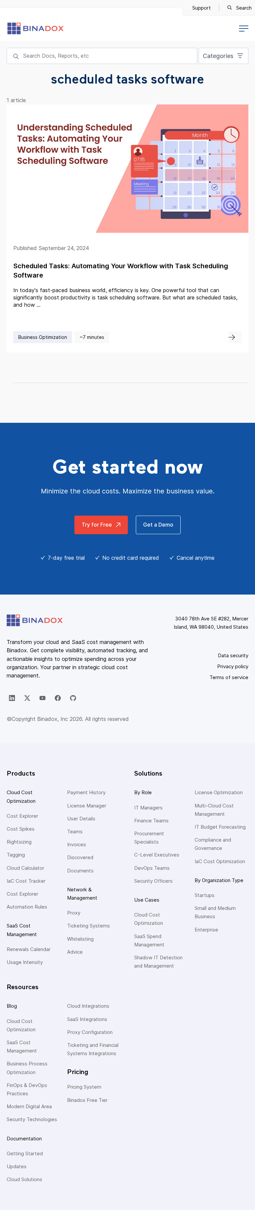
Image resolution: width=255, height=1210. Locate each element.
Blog (12, 1006)
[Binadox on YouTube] (42, 698)
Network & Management (82, 893)
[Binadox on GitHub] (73, 698)
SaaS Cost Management (22, 930)
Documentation (24, 1138)
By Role (143, 792)
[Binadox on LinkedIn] (12, 698)
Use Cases (146, 900)
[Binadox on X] (27, 698)
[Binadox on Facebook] (57, 698)
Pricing (77, 1072)
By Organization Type (219, 880)
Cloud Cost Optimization (21, 796)
